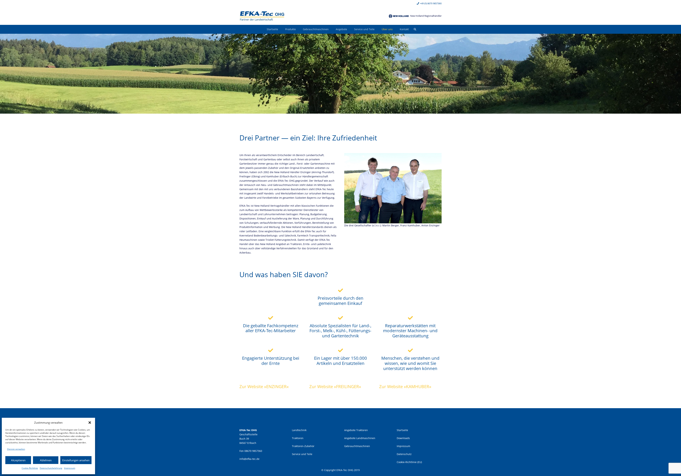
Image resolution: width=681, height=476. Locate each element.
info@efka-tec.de (249, 459)
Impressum (69, 468)
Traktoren (297, 438)
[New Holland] (399, 16)
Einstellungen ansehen (76, 460)
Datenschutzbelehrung (51, 468)
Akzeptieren (18, 460)
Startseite (402, 430)
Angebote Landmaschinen (359, 438)
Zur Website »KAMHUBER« (405, 386)
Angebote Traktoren (356, 430)
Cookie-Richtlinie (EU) (409, 462)
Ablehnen (46, 460)
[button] (90, 422)
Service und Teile (302, 454)
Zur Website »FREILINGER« (335, 386)
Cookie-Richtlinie (30, 468)
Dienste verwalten (16, 449)
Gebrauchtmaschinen (357, 446)
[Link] (262, 16)
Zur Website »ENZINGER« (264, 386)
